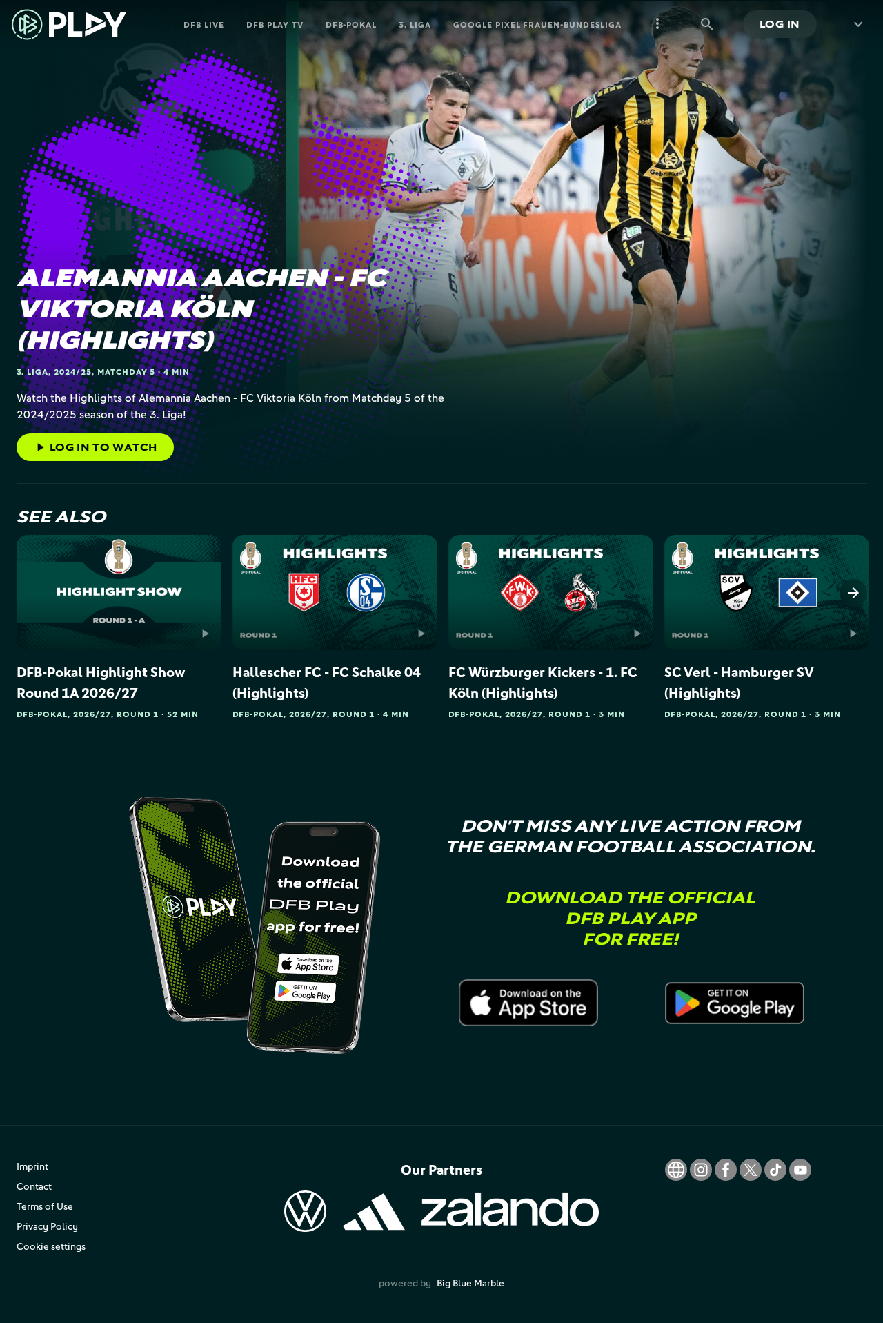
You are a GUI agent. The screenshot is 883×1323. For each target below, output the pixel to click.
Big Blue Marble (470, 1282)
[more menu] (657, 24)
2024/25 (73, 371)
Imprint (32, 1166)
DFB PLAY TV (275, 24)
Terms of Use (45, 1206)
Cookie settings (51, 1246)
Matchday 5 (126, 371)
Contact (34, 1186)
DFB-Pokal (351, 24)
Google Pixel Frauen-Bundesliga (537, 24)
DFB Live (203, 24)
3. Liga (415, 24)
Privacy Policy (47, 1226)
